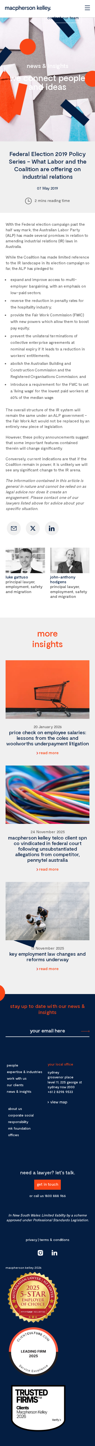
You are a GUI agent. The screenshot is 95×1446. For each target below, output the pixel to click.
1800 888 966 (55, 1196)
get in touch (47, 1184)
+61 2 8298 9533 (60, 1091)
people (12, 1065)
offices (13, 1135)
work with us (17, 1078)
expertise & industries (24, 1072)
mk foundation (19, 1128)
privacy (31, 1239)
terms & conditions (54, 1239)
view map (58, 1101)
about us (15, 1108)
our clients (15, 1085)
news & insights (19, 1091)
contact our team (63, 17)
